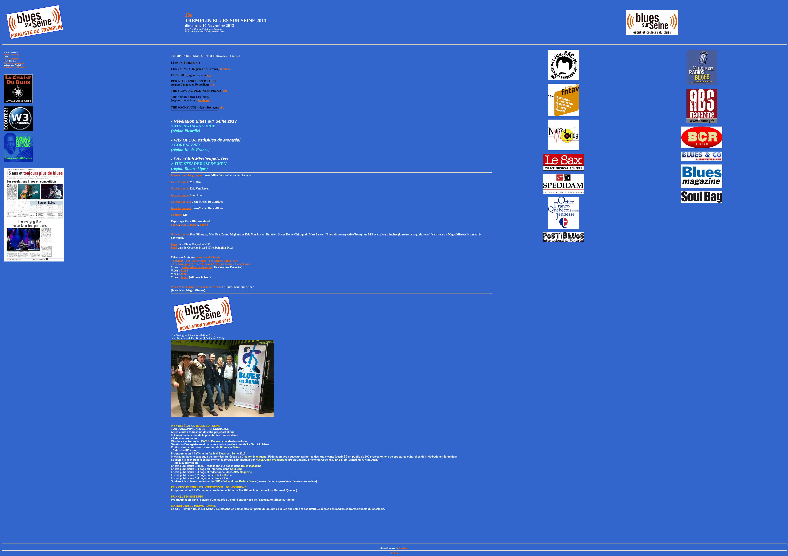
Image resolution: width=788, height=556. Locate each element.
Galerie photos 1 (181, 201)
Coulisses (176, 214)
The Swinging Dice (184, 264)
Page (174, 244)
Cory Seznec (242, 264)
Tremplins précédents (14, 63)
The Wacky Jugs (196, 260)
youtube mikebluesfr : (209, 257)
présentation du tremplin (196, 267)
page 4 (204, 224)
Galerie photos (180, 182)
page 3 (194, 224)
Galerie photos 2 (181, 208)
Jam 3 (184, 277)
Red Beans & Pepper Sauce (216, 264)
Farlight (178, 260)
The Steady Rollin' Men (223, 260)
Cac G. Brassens (11, 59)
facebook (225, 69)
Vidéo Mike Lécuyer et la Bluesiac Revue (196, 287)
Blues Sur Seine (11, 55)
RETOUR (394, 553)
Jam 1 (184, 270)
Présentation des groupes (186, 175)
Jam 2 (184, 273)
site (209, 75)
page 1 (175, 224)
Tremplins (403, 548)
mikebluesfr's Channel (14, 67)
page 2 (185, 224)
